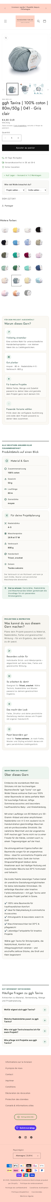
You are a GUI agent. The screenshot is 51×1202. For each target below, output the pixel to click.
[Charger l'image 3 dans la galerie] (38, 89)
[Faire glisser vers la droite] (48, 90)
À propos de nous (13, 1068)
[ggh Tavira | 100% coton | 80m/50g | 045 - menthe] (39, 280)
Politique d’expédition (20, 1192)
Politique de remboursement (31, 1183)
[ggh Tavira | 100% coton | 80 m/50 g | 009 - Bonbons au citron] (16, 229)
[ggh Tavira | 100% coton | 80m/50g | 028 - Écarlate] (28, 255)
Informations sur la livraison (18, 1062)
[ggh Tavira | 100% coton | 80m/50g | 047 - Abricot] (16, 293)
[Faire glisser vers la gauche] (3, 90)
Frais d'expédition (20, 125)
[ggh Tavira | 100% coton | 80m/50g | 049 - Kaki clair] (28, 293)
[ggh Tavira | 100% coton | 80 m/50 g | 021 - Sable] (39, 242)
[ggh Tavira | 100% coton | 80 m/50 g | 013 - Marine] (5, 242)
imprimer (9, 1080)
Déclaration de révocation (17, 1093)
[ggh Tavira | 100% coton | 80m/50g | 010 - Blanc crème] (28, 229)
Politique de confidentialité (16, 1188)
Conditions (10, 1087)
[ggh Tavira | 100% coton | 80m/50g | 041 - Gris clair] (16, 280)
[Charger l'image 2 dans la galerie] (25, 89)
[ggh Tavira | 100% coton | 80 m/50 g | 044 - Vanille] (28, 280)
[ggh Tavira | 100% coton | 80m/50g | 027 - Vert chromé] (16, 255)
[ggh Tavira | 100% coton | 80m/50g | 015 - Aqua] (16, 242)
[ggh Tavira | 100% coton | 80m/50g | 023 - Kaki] (5, 255)
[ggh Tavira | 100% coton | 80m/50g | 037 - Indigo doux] (39, 267)
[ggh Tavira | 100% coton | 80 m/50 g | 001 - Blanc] (5, 229)
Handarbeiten (15, 1180)
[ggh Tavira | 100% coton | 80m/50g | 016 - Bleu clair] (28, 242)
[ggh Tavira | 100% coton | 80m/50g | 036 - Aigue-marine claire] (28, 267)
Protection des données (16, 1099)
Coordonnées (37, 1192)
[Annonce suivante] (46, 8)
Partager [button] (9, 206)
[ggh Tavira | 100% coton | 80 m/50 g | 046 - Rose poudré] (5, 293)
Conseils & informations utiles (19, 1105)
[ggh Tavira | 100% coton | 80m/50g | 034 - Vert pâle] (5, 267)
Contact (9, 1074)
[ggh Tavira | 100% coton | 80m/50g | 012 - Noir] (39, 229)
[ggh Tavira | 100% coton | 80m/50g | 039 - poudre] (5, 280)
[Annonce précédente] (5, 8)
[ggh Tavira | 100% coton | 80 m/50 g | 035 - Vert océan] (16, 267)
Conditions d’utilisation (39, 1188)
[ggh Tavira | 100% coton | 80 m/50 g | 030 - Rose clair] (39, 255)
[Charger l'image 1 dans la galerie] (12, 89)
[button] (5, 21)
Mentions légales (27, 1196)
